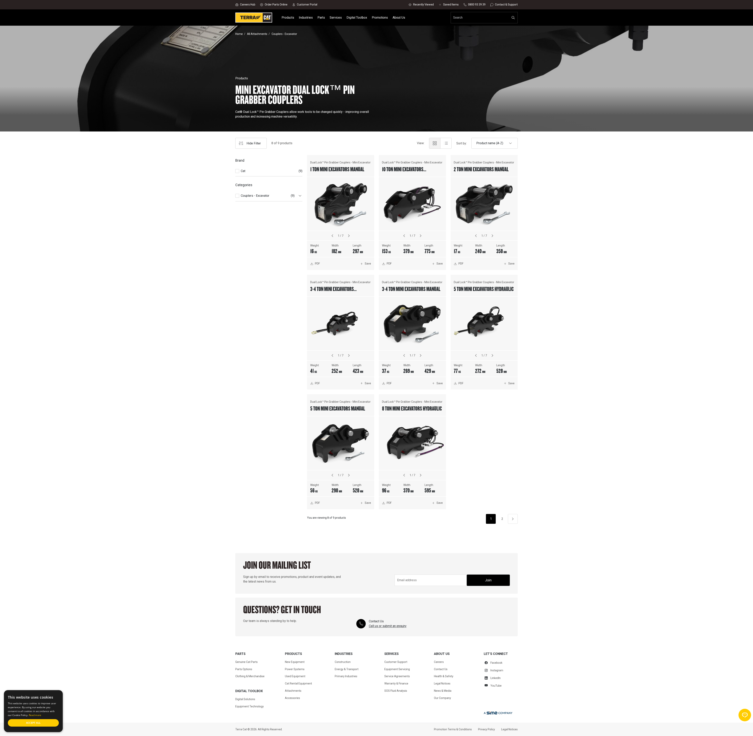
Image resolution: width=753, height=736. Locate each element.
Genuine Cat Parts (246, 661)
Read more (35, 715)
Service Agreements (397, 676)
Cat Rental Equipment (298, 683)
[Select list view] (445, 143)
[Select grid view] (434, 143)
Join (488, 580)
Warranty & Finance (396, 683)
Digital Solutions (245, 699)
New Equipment (295, 661)
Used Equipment (295, 676)
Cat (243, 171)
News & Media (442, 690)
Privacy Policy (486, 729)
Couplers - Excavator (255, 196)
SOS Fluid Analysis (395, 690)
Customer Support (395, 661)
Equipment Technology (249, 706)
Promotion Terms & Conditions (453, 729)
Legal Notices (442, 683)
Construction (343, 661)
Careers (439, 661)
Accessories (292, 698)
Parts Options (243, 669)
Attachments (293, 690)
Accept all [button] (33, 722)
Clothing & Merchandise (250, 676)
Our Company (442, 698)
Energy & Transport (346, 669)
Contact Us (440, 669)
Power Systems (295, 669)
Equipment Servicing (397, 669)
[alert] (33, 711)
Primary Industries (346, 676)
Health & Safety (443, 676)
